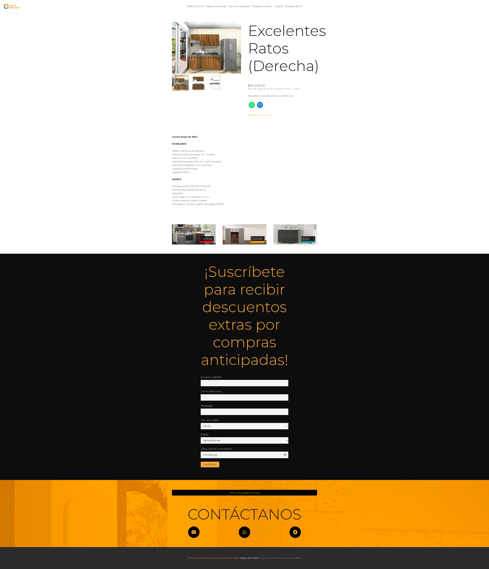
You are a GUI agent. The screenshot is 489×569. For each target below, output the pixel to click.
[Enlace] (11, 6)
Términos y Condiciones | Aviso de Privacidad (213, 558)
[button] (236, 26)
